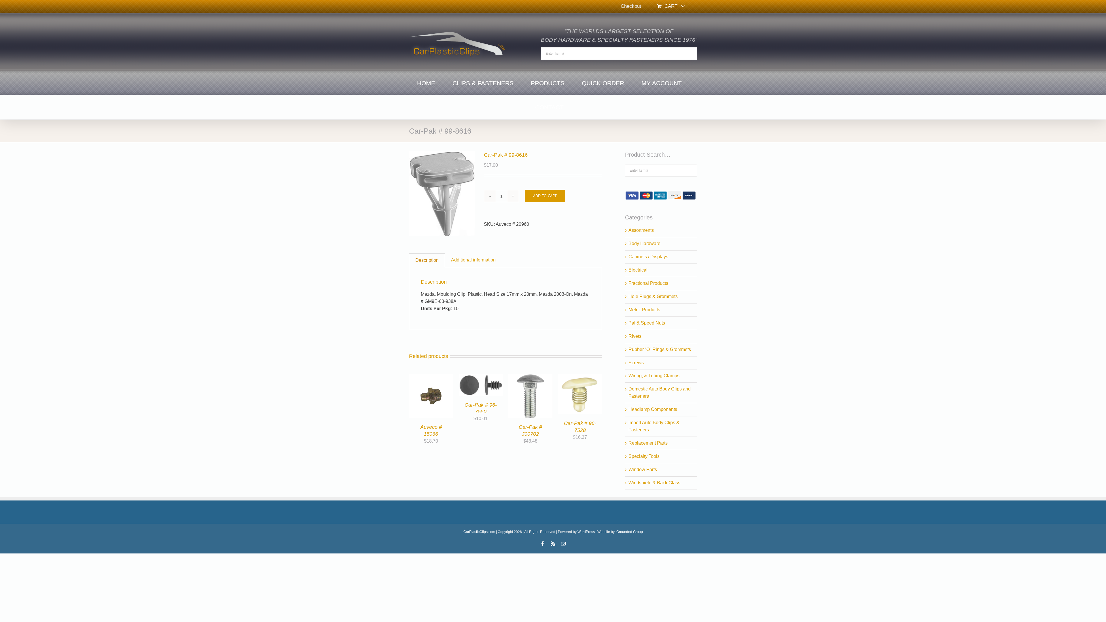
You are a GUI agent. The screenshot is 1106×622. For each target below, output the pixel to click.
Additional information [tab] (473, 259)
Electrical (637, 270)
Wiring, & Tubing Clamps (653, 375)
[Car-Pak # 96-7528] (580, 377)
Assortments (641, 230)
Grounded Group (629, 532)
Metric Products (644, 309)
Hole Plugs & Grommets (653, 296)
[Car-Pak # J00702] (530, 377)
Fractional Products (648, 283)
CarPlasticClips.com (479, 532)
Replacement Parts (648, 443)
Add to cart (545, 195)
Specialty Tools (644, 456)
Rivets (634, 336)
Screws (636, 362)
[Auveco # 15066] (431, 377)
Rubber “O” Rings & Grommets (659, 349)
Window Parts (642, 469)
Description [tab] (427, 260)
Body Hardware (644, 243)
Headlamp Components (652, 409)
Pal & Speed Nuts (646, 323)
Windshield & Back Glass (654, 482)
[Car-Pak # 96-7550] (481, 377)
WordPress (586, 532)
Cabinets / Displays (648, 256)
